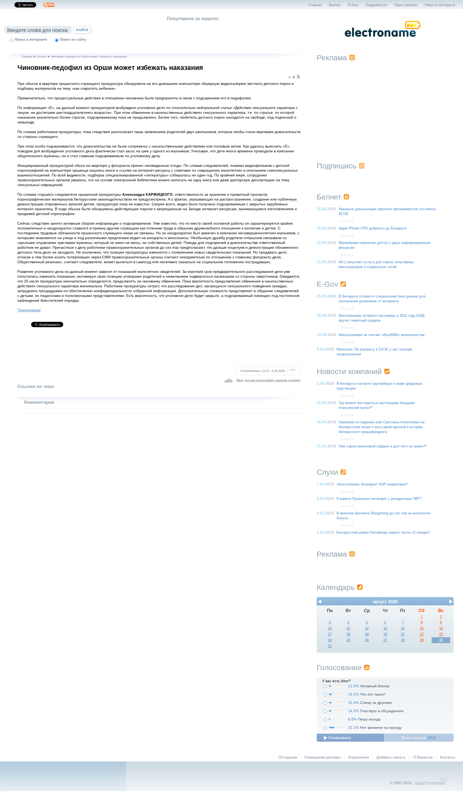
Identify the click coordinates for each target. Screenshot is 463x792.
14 (403, 628)
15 (422, 628)
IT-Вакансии (422, 757)
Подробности (376, 5)
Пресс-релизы (405, 5)
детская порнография (259, 380)
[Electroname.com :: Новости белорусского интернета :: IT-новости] (382, 40)
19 (367, 634)
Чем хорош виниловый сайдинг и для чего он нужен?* (383, 446)
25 (348, 640)
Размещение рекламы (323, 757)
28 (403, 640)
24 (330, 640)
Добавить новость (391, 757)
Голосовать (340, 738)
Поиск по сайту (73, 40)
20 (385, 634)
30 (441, 640)
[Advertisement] (159, 349)
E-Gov (353, 5)
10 (330, 628)
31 (330, 646)
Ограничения (358, 757)
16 (441, 628)
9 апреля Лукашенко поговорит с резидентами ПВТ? (379, 499)
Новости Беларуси (440, 5)
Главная (315, 5)
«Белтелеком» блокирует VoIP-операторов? (372, 484)
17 (330, 634)
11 (348, 628)
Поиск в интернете (31, 40)
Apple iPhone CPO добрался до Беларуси (372, 228)
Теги (239, 380)
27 (385, 640)
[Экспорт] (49, 6)
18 (348, 634)
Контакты (447, 757)
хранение (281, 380)
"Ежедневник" (29, 310)
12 (367, 628)
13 (385, 628)
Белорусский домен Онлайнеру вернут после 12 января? (383, 532)
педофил (294, 380)
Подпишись (337, 166)
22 (422, 634)
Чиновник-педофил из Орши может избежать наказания (89, 56)
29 (422, 640)
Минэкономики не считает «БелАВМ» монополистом (381, 335)
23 (441, 634)
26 (367, 640)
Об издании (287, 757)
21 (403, 634)
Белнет (335, 5)
